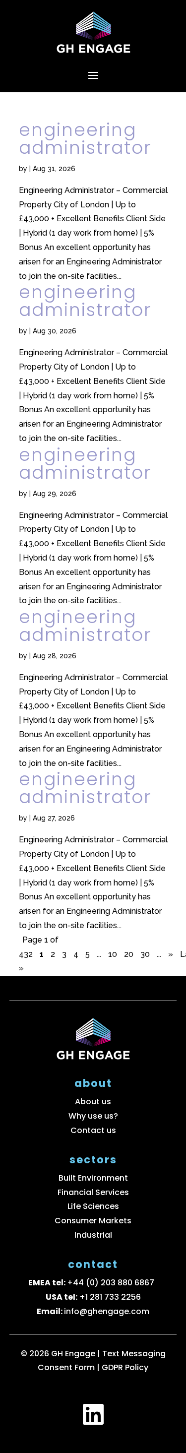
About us (93, 1101)
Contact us (93, 1130)
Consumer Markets (93, 1220)
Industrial (93, 1235)
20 (128, 954)
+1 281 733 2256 (110, 1297)
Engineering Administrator (85, 138)
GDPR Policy (125, 1367)
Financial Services (93, 1192)
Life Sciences (93, 1206)
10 (112, 954)
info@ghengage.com (106, 1311)
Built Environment (93, 1178)
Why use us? (93, 1116)
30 (145, 954)
